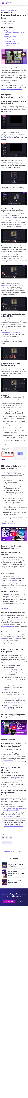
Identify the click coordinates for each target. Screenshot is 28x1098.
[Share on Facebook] (2, 837)
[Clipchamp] (6, 2)
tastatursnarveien (19, 260)
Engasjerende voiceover (7, 756)
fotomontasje (11, 696)
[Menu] (24, 2)
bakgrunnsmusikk (5, 561)
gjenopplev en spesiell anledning (12, 669)
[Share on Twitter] (6, 837)
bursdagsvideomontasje (13, 681)
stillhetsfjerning (5, 285)
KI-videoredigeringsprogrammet (9, 401)
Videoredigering (11, 10)
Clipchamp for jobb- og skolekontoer (13, 826)
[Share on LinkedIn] (10, 837)
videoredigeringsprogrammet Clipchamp (11, 89)
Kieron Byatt (10, 23)
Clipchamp (10, 814)
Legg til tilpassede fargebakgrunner (16, 808)
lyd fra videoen (16, 638)
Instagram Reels (13, 472)
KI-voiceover (15, 580)
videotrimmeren (12, 217)
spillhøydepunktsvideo (13, 702)
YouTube (6, 608)
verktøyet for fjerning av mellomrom (10, 332)
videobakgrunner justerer (7, 626)
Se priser (20, 901)
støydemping (4, 638)
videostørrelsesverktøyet (7, 164)
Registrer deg (9, 901)
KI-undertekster (8, 760)
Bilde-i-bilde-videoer (18, 777)
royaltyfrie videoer (6, 137)
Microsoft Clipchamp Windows (9, 816)
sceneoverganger (19, 617)
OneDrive (10, 111)
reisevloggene (7, 707)
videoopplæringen (6, 444)
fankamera (6, 689)
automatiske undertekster (7, 598)
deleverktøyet (14, 246)
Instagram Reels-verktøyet (8, 523)
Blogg (3, 10)
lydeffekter (10, 559)
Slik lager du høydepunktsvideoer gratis (14, 31)
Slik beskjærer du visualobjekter (11, 810)
